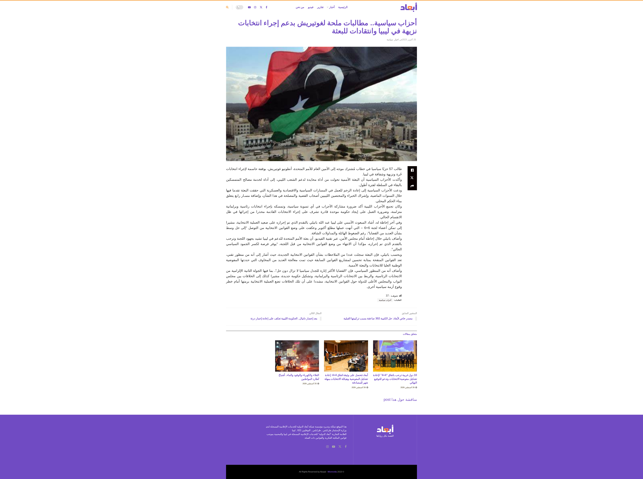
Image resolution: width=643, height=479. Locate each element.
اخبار (396, 39)
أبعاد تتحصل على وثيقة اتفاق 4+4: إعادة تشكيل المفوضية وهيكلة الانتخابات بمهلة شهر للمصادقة (346, 379)
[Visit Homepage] (409, 7)
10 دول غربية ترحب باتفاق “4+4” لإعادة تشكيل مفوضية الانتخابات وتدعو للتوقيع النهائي (395, 379)
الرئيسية (342, 7)
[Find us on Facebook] (266, 7)
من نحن (300, 7)
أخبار (332, 7)
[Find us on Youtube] (249, 7)
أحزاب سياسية (385, 300)
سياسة (390, 39)
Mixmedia (332, 472)
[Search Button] (227, 7)
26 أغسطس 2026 (408, 387)
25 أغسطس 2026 (310, 384)
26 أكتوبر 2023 (409, 39)
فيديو (310, 7)
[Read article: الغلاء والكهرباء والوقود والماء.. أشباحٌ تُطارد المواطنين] (297, 356)
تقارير (320, 7)
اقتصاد (280, 368)
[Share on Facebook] (412, 170)
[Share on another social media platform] (412, 186)
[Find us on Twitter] (261, 7)
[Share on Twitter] (412, 178)
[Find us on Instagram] (255, 7)
